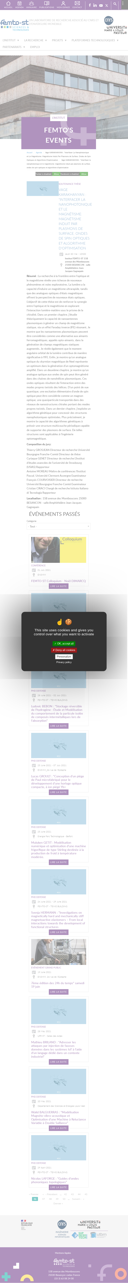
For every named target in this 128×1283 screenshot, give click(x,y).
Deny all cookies (65, 650)
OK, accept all (65, 643)
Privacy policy (64, 662)
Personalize (64, 656)
